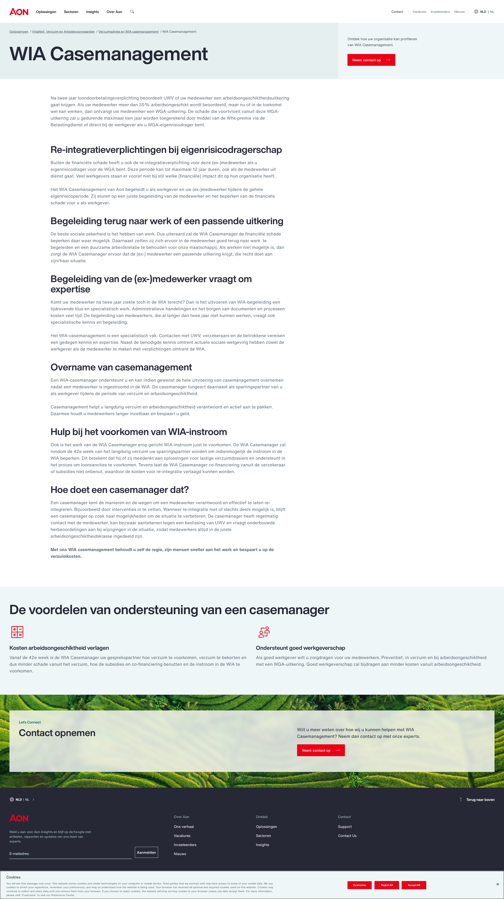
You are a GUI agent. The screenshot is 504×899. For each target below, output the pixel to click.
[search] (132, 11)
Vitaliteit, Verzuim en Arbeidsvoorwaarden (63, 31)
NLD (487, 11)
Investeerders (440, 11)
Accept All (414, 885)
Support (345, 826)
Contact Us (347, 835)
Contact (397, 11)
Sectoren (71, 11)
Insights (92, 11)
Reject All (387, 885)
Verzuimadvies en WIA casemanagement (128, 31)
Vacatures (419, 11)
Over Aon (114, 11)
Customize (359, 885)
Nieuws (459, 11)
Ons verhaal (184, 826)
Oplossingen (46, 11)
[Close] (497, 884)
